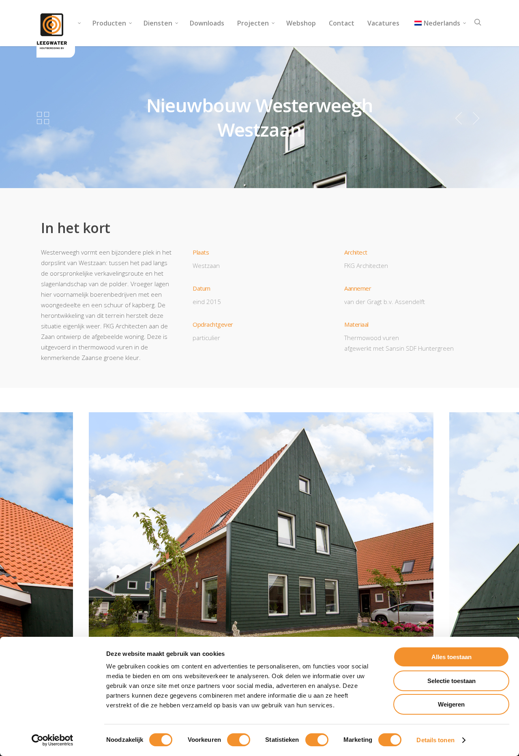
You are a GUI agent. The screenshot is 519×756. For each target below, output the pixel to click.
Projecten (253, 23)
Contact (341, 23)
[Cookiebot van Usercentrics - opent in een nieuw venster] (52, 740)
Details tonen (435, 740)
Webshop (301, 23)
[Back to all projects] (42, 118)
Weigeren (451, 704)
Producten (109, 23)
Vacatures (383, 23)
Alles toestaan (451, 656)
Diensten (158, 23)
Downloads (207, 23)
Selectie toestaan (451, 680)
